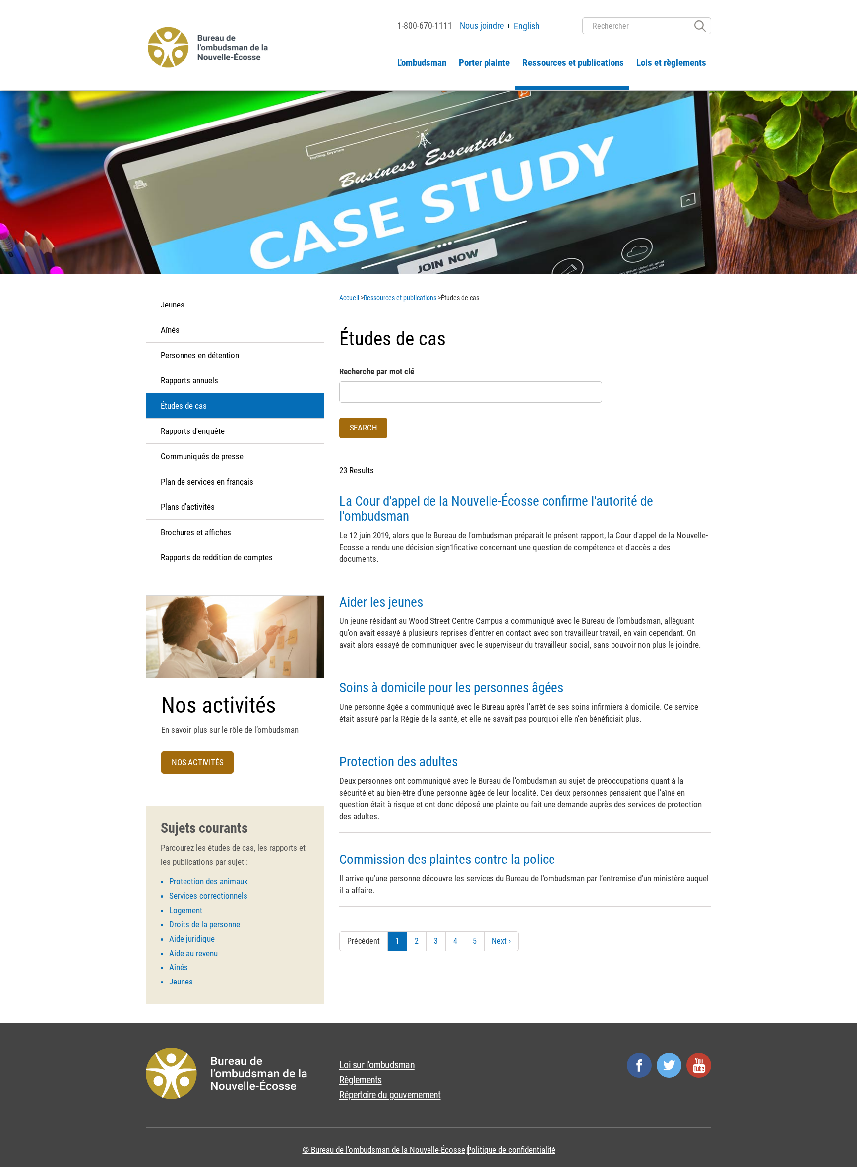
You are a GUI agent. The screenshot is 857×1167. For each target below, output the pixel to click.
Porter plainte (484, 62)
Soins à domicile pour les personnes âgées (451, 688)
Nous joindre (482, 25)
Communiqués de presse (202, 456)
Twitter (669, 1065)
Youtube (698, 1065)
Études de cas (184, 406)
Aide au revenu (193, 953)
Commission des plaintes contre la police (447, 859)
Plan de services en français (207, 482)
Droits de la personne (204, 924)
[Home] (210, 47)
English (527, 26)
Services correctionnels (208, 896)
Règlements (360, 1080)
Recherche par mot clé (376, 371)
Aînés (170, 330)
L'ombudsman (421, 62)
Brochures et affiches (196, 532)
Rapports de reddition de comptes (217, 557)
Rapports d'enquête (193, 431)
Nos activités (197, 762)
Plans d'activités (188, 507)
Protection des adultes (398, 762)
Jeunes (172, 304)
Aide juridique (192, 939)
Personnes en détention (200, 355)
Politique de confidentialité (511, 1150)
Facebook (639, 1065)
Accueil (349, 298)
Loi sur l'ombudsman (377, 1065)
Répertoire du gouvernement (390, 1095)
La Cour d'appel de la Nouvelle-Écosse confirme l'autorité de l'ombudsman (496, 508)
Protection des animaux (208, 881)
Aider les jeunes (381, 602)
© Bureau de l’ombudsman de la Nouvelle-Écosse (384, 1150)
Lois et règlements (671, 62)
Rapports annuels (189, 380)
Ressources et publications (573, 62)
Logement (185, 910)
